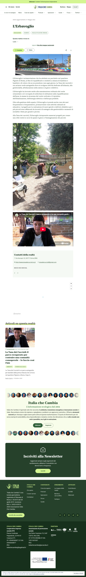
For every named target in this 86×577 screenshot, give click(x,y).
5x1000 (70, 492)
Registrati (48, 425)
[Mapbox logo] (17, 314)
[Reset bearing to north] (71, 288)
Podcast (43, 492)
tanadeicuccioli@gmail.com (47, 262)
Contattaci (30, 497)
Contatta (19, 50)
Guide (42, 502)
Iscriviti (43, 471)
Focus (42, 498)
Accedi (75, 7)
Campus (57, 499)
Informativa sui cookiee (38, 574)
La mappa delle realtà (59, 489)
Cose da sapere (45, 488)
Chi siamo (30, 490)
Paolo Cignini (9, 378)
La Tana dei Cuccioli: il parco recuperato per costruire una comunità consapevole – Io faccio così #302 (19, 357)
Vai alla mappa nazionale (45, 45)
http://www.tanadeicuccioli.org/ (26, 262)
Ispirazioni (44, 495)
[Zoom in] (71, 283)
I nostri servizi (31, 494)
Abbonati (38, 425)
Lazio (14, 42)
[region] (43, 298)
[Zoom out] (71, 286)
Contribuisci (72, 488)
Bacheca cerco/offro (58, 495)
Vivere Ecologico (20, 366)
